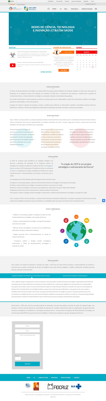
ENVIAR (27, 364)
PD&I (66, 9)
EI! (61, 9)
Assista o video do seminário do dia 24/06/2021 (30, 62)
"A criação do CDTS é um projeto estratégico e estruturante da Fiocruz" (76, 165)
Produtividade (87, 9)
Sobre (28, 377)
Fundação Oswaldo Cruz (91, 4)
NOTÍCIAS (12, 47)
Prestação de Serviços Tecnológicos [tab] (75, 276)
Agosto (86, 52)
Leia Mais (64, 70)
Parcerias (75, 9)
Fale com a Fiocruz (21, 4)
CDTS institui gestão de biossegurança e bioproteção (32, 51)
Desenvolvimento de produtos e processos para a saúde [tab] (31, 276)
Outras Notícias (46, 72)
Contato (76, 377)
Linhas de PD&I (43, 377)
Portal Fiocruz (12, 4)
